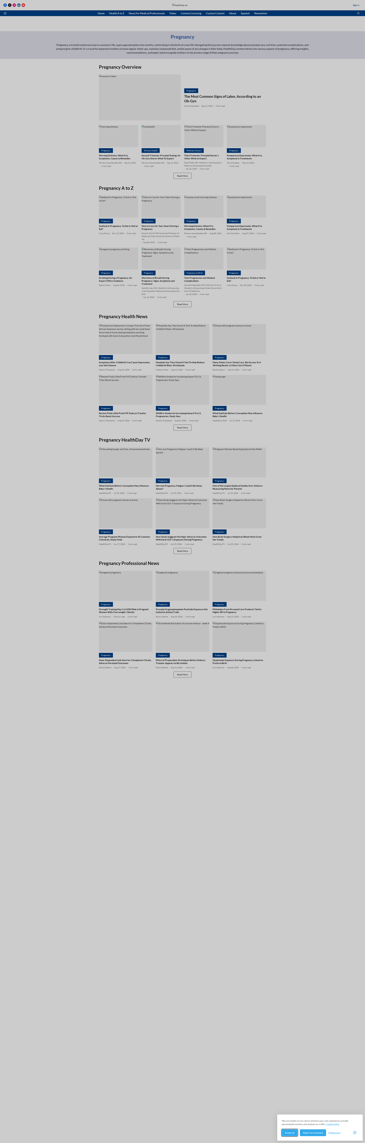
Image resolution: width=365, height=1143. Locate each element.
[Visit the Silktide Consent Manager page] (354, 1132)
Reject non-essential (313, 1132)
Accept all (289, 1132)
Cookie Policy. (332, 1124)
